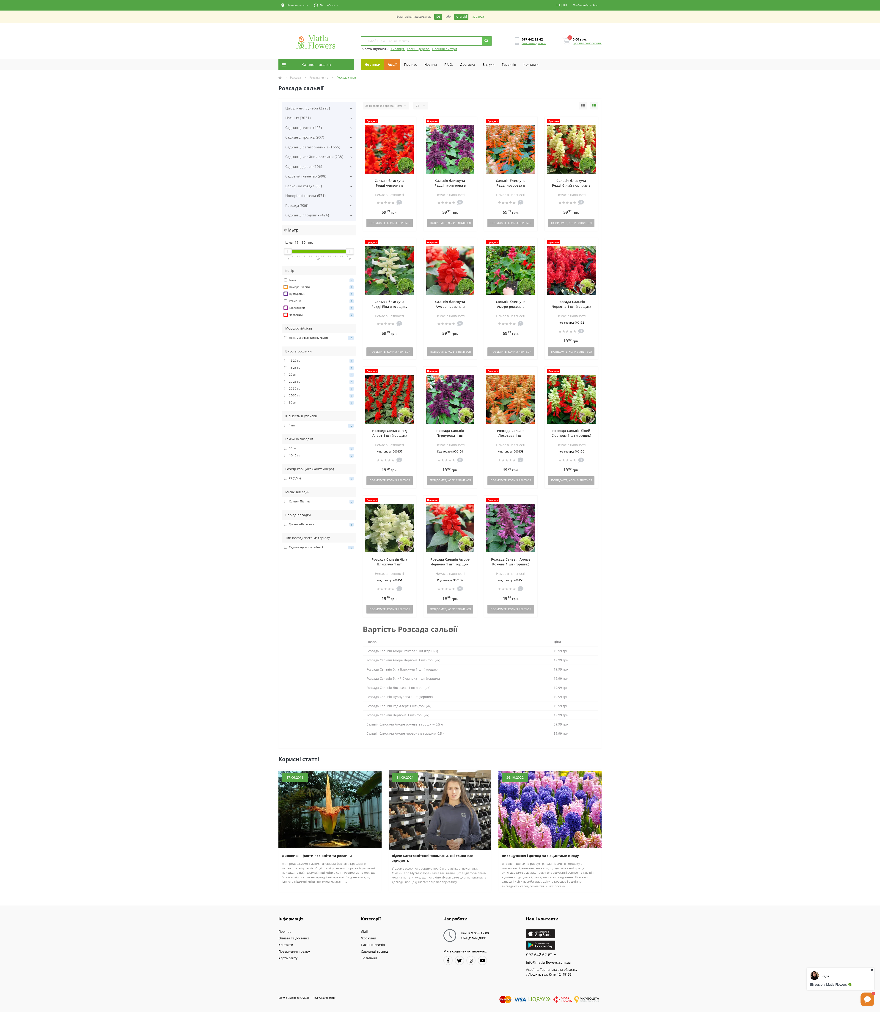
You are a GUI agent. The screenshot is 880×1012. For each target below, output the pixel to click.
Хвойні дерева (418, 49)
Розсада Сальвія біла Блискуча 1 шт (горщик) (389, 564)
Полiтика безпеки (324, 998)
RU (565, 5)
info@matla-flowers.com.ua (548, 962)
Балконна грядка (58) (303, 186)
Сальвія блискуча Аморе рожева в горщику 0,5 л (511, 307)
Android (461, 17)
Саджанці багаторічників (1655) (312, 147)
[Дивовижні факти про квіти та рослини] (330, 809)
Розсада (295, 77)
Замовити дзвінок (534, 43)
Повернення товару (294, 951)
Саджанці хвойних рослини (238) (314, 156)
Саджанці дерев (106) (303, 166)
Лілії (364, 931)
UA (558, 5)
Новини (430, 64)
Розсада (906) (296, 205)
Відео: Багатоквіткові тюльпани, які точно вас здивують (432, 858)
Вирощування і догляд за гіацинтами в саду (540, 856)
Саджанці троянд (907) (304, 137)
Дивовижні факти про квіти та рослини (317, 856)
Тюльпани (369, 958)
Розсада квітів (318, 77)
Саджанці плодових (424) (307, 215)
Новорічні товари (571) (305, 195)
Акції (392, 64)
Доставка (467, 64)
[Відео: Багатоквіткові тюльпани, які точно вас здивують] (440, 809)
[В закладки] (410, 123)
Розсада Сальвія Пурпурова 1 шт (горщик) (450, 435)
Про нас (410, 64)
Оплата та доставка (293, 938)
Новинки (372, 64)
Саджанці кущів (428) (303, 127)
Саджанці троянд (374, 951)
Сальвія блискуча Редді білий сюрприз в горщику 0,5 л (571, 185)
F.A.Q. (448, 64)
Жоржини (368, 938)
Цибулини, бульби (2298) (307, 108)
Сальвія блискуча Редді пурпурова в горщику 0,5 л (450, 185)
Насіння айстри (444, 49)
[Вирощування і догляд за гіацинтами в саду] (550, 809)
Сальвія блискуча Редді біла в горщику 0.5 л (389, 307)
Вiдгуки (489, 64)
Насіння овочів (373, 945)
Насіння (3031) (298, 117)
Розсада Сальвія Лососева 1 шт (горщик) (511, 435)
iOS (438, 17)
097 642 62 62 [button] (539, 954)
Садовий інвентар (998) (305, 176)
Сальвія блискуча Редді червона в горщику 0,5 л (389, 185)
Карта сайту (287, 958)
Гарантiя (509, 64)
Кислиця (397, 49)
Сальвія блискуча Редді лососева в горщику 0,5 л (511, 185)
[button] (294, 5)
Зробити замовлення (587, 43)
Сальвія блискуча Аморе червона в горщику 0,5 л (450, 307)
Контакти (531, 64)
